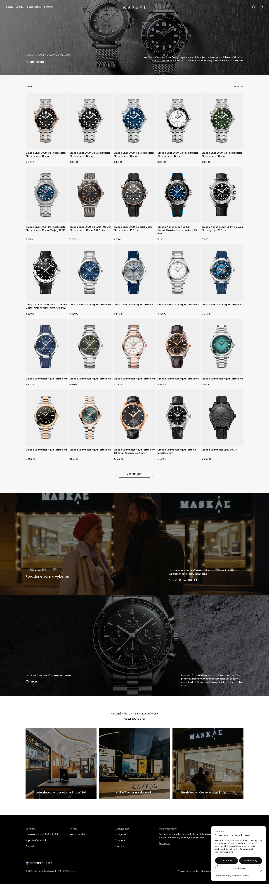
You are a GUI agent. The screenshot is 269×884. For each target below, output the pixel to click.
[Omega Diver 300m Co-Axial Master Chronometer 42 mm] (47, 121)
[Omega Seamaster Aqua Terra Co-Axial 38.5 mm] (178, 417)
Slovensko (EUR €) (42, 863)
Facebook (120, 840)
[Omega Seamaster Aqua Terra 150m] (134, 272)
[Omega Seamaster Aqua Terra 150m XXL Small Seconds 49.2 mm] (134, 417)
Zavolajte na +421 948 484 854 (42, 834)
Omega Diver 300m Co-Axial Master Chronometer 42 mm (46, 154)
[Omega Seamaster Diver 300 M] (222, 417)
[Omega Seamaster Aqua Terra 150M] (90, 272)
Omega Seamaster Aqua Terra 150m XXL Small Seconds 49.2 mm (134, 451)
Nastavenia (239, 868)
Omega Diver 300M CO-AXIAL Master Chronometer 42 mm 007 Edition (90, 228)
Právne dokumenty (188, 871)
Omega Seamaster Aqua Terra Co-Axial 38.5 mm (177, 451)
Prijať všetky (250, 860)
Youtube (119, 846)
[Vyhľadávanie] (254, 7)
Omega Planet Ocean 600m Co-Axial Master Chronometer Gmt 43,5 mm (47, 306)
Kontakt (30, 846)
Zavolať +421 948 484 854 (183, 580)
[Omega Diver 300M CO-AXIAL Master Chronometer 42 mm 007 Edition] (90, 195)
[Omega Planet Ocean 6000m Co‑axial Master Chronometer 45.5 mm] (178, 195)
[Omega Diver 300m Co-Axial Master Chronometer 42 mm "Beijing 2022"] (47, 195)
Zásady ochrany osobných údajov (232, 875)
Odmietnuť (227, 860)
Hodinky (41, 55)
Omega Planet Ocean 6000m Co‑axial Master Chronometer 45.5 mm (177, 230)
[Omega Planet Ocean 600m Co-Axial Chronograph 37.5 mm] (222, 195)
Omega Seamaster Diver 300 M (219, 449)
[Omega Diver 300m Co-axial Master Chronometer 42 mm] (178, 121)
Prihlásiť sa (164, 843)
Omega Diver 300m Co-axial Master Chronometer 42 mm (177, 154)
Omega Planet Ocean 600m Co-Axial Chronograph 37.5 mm (222, 228)
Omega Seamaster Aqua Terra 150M (90, 304)
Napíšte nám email (36, 840)
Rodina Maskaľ (78, 834)
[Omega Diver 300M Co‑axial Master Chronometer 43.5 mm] (134, 195)
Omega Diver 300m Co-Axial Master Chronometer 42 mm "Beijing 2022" (46, 228)
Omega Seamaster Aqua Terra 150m (134, 304)
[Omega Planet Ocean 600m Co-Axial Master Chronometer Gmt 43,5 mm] (47, 272)
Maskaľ (30, 55)
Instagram (120, 834)
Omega (53, 55)
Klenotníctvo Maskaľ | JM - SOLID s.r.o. (54, 871)
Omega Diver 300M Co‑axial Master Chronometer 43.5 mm (133, 228)
